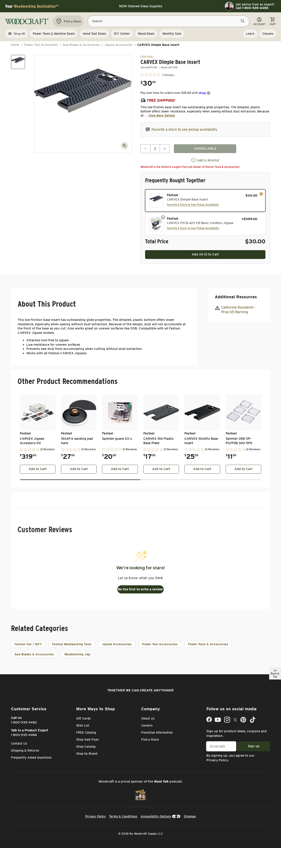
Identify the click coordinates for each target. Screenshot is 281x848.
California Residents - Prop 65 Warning (238, 309)
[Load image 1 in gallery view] (18, 62)
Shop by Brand (86, 753)
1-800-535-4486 (24, 735)
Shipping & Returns (25, 750)
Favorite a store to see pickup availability (184, 129)
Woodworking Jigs (77, 654)
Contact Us (19, 743)
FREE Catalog (86, 732)
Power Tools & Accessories (208, 644)
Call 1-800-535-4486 (252, 8)
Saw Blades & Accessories (81, 45)
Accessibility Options (155, 816)
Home (15, 45)
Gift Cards (83, 718)
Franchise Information (157, 732)
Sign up (253, 746)
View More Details (161, 115)
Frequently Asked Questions (31, 757)
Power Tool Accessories (41, 45)
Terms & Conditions (123, 816)
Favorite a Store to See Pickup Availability (193, 204)
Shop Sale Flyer (87, 739)
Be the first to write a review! (140, 589)
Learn (250, 33)
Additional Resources (236, 296)
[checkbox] (205, 200)
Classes (267, 33)
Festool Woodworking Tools (72, 644)
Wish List (82, 725)
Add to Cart (38, 469)
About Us (148, 718)
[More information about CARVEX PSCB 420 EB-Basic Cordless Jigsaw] (163, 217)
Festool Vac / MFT (28, 644)
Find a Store (150, 739)
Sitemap (190, 816)
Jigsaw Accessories (118, 45)
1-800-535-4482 (24, 722)
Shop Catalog (85, 746)
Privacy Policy (217, 760)
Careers (147, 725)
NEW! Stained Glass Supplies (140, 6)
